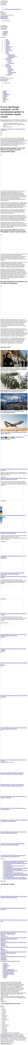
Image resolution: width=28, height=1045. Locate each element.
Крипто (10, 71)
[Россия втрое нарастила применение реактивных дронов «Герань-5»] (12, 514)
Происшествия (9, 50)
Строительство (9, 58)
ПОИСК (5, 28)
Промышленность (12, 72)
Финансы (10, 73)
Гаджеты (10, 60)
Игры (9, 61)
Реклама (5, 968)
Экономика (5, 31)
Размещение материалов (8, 971)
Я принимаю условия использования (10, 1032)
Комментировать (19, 437)
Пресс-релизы (11, 57)
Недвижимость (9, 46)
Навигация (5, 1)
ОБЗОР (4, 25)
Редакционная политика (8, 972)
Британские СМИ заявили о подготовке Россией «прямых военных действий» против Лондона (13, 479)
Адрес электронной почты (7, 1041)
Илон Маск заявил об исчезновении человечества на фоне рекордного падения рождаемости (13, 533)
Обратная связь (4, 17)
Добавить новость (5, 18)
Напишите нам (6, 965)
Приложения (11, 63)
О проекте (5, 964)
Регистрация (5, 16)
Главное (5, 90)
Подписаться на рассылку (6, 1043)
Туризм (7, 64)
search (2, 1001)
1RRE (20, 1036)
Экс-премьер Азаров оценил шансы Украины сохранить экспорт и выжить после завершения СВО (15, 878)
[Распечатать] (1, 135)
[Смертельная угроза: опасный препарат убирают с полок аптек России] (12, 554)
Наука (7, 45)
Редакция (5, 963)
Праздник (10, 129)
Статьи (7, 53)
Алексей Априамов (20, 129)
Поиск (4, 3)
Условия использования (8, 969)
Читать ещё (3, 881)
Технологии (8, 59)
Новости (2, 1006)
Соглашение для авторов (8, 974)
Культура (8, 44)
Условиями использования (7, 1035)
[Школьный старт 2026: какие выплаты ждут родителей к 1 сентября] (12, 597)
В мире (4, 35)
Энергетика (11, 70)
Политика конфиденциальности (10, 970)
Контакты (5, 967)
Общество (5, 32)
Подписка (5, 975)
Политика (5, 33)
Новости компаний (12, 56)
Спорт (7, 52)
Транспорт (10, 69)
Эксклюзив (8, 74)
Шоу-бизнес (8, 65)
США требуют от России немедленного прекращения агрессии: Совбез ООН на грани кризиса (12, 573)
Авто (7, 39)
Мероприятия (11, 54)
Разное (7, 51)
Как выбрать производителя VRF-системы (10, 961)
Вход (2, 16)
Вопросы (5, 976)
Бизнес (9, 67)
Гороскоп (8, 41)
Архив (4, 977)
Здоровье (8, 43)
